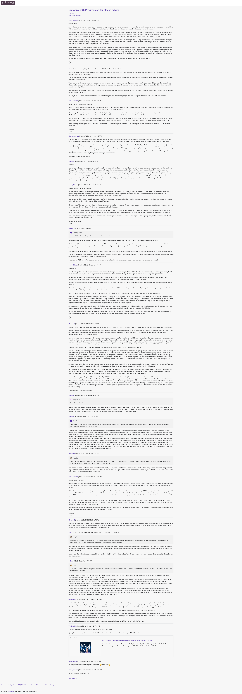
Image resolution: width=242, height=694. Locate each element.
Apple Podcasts (75, 638)
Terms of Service (36, 685)
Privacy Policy (49, 685)
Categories (11, 685)
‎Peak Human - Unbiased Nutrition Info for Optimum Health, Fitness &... (128, 641)
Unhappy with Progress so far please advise (94, 10)
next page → (73, 678)
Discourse (11, 691)
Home (3, 685)
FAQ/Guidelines (23, 685)
